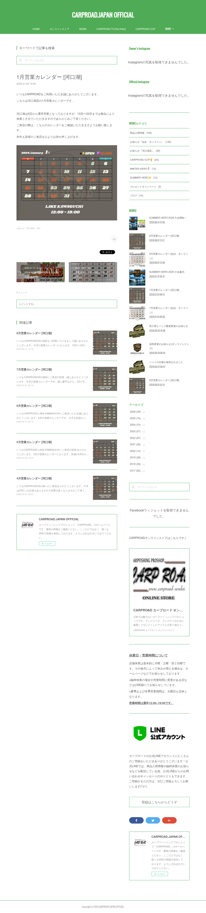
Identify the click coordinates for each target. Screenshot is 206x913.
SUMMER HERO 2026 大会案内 (166, 271)
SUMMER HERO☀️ (144, 177)
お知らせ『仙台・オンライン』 (150, 141)
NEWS (83, 28)
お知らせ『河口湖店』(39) (28, 228)
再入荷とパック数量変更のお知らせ (168, 326)
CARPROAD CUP (145, 28)
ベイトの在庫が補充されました (166, 362)
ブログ (136, 195)
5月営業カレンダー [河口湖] (34, 442)
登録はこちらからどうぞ (159, 801)
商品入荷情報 (141, 132)
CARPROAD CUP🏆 (144, 159)
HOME (36, 28)
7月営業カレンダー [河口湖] (34, 369)
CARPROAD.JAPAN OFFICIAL (103, 14)
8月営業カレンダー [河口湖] (34, 333)
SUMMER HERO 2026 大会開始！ (168, 217)
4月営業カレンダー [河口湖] (34, 478)
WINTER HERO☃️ (143, 168)
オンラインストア (59, 28)
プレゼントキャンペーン (145, 186)
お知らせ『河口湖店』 (145, 150)
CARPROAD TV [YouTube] (111, 28)
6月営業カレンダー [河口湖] (34, 406)
